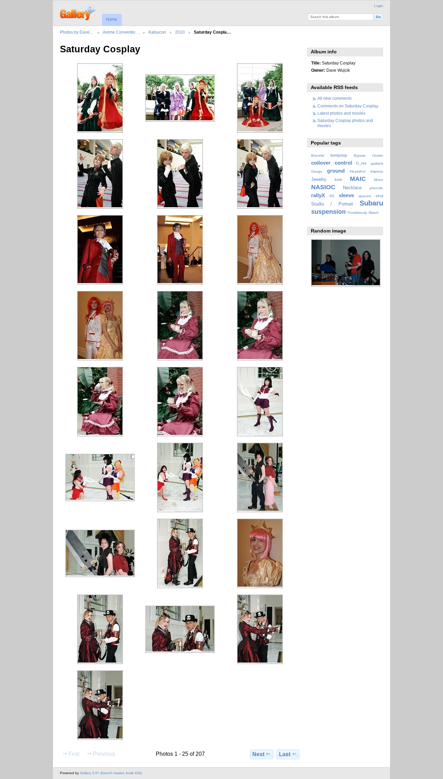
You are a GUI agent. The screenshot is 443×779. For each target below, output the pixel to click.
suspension (328, 211)
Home (111, 19)
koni (338, 179)
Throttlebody (357, 213)
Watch (374, 213)
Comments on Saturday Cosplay (347, 106)
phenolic (376, 188)
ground (336, 171)
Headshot (357, 171)
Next (258, 754)
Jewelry (318, 179)
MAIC (358, 178)
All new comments (334, 98)
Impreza (376, 171)
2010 (180, 32)
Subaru (371, 203)
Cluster (377, 155)
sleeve (346, 195)
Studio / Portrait (332, 204)
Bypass (359, 155)
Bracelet (317, 155)
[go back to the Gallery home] (78, 12)
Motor (378, 180)
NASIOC (323, 187)
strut (379, 196)
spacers (365, 196)
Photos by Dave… (77, 32)
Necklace (352, 187)
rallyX (318, 195)
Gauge (316, 171)
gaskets (377, 163)
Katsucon (157, 32)
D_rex (361, 163)
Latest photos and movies (341, 113)
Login (378, 6)
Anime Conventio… (121, 32)
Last (284, 754)
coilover (321, 163)
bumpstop (339, 155)
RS (331, 196)
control (343, 163)
